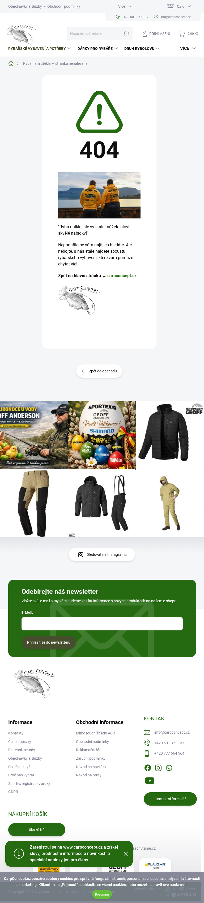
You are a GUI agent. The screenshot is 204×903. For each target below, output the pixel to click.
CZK (180, 6)
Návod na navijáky (91, 767)
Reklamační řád (88, 750)
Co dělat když (19, 767)
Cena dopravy (19, 741)
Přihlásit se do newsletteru (48, 642)
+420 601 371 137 (169, 743)
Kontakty (15, 733)
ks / (36, 830)
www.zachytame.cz (139, 848)
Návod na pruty (88, 775)
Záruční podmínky (90, 758)
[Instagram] (158, 767)
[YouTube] (150, 780)
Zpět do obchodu (103, 371)
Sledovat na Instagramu (107, 554)
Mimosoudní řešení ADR (95, 733)
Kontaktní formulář (170, 799)
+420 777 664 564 (169, 753)
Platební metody (21, 750)
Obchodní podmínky (63, 6)
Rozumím (102, 894)
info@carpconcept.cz (172, 732)
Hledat (126, 33)
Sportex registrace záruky (29, 783)
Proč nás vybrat (21, 775)
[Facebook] (148, 767)
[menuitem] (40, 49)
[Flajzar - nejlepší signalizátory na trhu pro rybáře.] (155, 866)
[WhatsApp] (169, 767)
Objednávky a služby (25, 6)
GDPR (13, 792)
